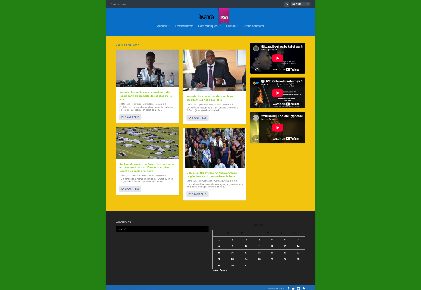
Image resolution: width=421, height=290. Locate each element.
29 (219, 265)
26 (272, 259)
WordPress (160, 289)
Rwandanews (184, 26)
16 (232, 252)
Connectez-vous (118, 4)
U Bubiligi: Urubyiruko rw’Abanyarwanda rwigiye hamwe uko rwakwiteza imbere (211, 174)
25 (259, 259)
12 (272, 246)
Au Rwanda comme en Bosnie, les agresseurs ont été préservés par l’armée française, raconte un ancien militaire (147, 167)
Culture (231, 26)
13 (285, 246)
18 (259, 252)
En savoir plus (130, 117)
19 (272, 252)
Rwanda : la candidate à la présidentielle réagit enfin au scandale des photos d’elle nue (145, 96)
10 (246, 246)
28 (298, 259)
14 (298, 246)
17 (246, 252)
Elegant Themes (134, 289)
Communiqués (207, 26)
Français (137, 104)
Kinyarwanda (206, 181)
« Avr (215, 270)
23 (232, 259)
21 (298, 252)
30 (232, 265)
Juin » (223, 270)
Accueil (162, 26)
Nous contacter (254, 26)
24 (246, 259)
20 (285, 252)
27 (285, 259)
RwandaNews (148, 104)
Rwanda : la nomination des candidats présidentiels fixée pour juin (210, 98)
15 (219, 252)
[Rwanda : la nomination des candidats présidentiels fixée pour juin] (214, 70)
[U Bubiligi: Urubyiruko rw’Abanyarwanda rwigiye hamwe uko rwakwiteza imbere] (214, 148)
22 (219, 259)
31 (246, 265)
